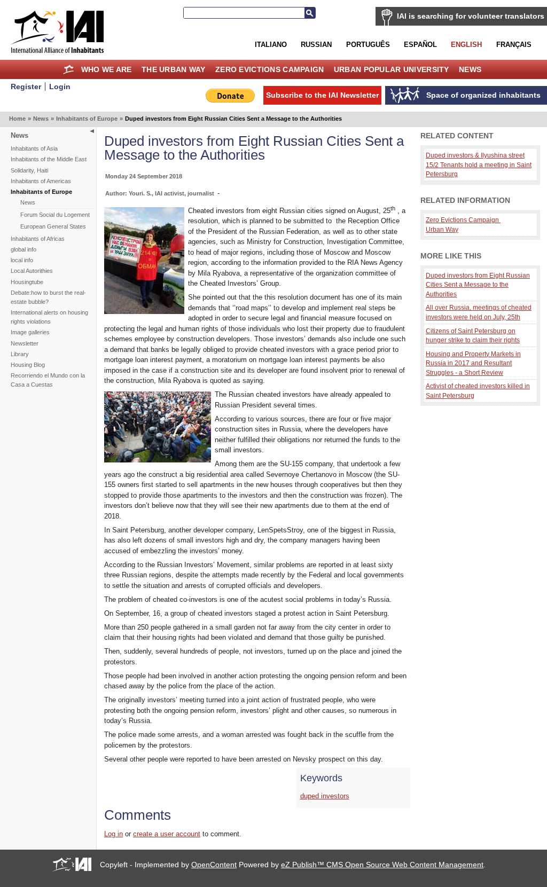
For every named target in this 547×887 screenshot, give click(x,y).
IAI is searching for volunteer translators (470, 16)
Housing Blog (28, 365)
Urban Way (442, 229)
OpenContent (214, 864)
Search (309, 12)
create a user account (166, 834)
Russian (316, 45)
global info (23, 249)
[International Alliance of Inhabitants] (57, 32)
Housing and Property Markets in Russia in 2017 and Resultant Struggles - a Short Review (473, 363)
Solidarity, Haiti (29, 170)
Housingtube (27, 282)
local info (22, 260)
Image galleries (30, 332)
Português (368, 45)
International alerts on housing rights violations (49, 317)
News (470, 69)
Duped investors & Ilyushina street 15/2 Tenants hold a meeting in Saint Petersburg (479, 164)
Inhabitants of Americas (41, 181)
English (466, 45)
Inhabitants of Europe (87, 118)
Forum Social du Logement (55, 214)
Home (68, 69)
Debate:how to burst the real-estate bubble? (48, 297)
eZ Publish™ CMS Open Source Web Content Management (382, 864)
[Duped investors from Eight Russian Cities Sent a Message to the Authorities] (144, 312)
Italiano (271, 45)
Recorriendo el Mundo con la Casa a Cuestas (48, 380)
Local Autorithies (32, 271)
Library (20, 354)
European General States (53, 226)
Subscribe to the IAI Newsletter (322, 95)
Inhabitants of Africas (38, 239)
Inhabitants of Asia (34, 148)
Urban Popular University (391, 69)
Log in (113, 834)
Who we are (106, 69)
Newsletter (24, 343)
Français (514, 45)
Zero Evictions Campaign (269, 69)
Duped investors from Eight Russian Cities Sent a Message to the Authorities (478, 284)
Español (420, 45)
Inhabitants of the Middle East (49, 159)
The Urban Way (174, 69)
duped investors (324, 796)
